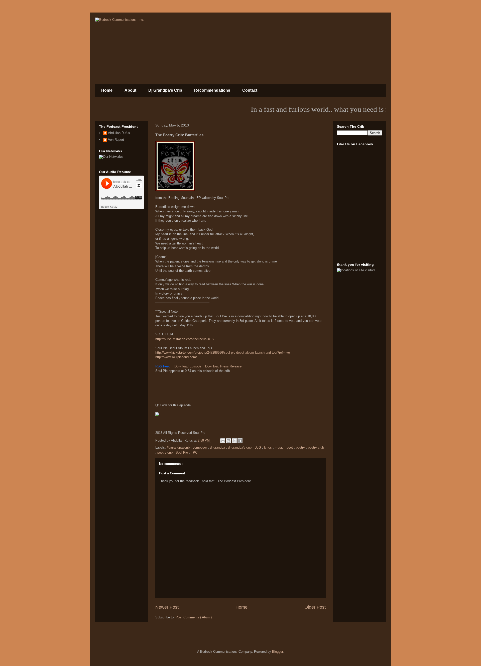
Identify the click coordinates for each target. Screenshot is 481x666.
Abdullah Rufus (119, 133)
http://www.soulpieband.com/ (176, 357)
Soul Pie (182, 452)
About (130, 90)
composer (200, 447)
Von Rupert (116, 140)
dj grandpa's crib (240, 447)
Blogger (277, 651)
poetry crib (165, 452)
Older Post (315, 607)
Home (106, 90)
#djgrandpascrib (179, 447)
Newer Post (167, 607)
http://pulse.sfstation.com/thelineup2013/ (184, 339)
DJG (258, 447)
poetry (301, 447)
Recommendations (212, 90)
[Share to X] (234, 440)
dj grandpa (218, 447)
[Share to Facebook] (240, 440)
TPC (194, 452)
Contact (249, 90)
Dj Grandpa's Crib (165, 90)
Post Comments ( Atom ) (194, 617)
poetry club (316, 447)
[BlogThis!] (228, 440)
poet (290, 447)
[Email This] (222, 440)
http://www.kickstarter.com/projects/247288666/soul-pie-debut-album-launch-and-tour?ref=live (222, 352)
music (280, 447)
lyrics (268, 447)
